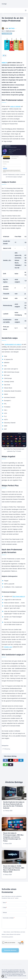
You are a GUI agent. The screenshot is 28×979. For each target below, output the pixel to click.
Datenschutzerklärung (8, 963)
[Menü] (25, 10)
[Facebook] (5, 760)
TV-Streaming (6, 33)
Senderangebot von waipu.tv (13, 344)
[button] (2, 976)
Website (5, 912)
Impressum (19, 963)
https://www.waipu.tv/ (18, 596)
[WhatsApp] (5, 764)
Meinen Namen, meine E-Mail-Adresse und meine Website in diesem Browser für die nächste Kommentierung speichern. (13, 934)
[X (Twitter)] (10, 760)
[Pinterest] (15, 760)
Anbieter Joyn (8, 647)
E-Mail (5, 907)
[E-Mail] (10, 764)
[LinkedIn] (21, 760)
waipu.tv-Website (15, 106)
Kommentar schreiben (8, 917)
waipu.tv (4, 62)
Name (5, 902)
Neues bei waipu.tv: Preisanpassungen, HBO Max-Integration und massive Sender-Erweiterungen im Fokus (13, 837)
